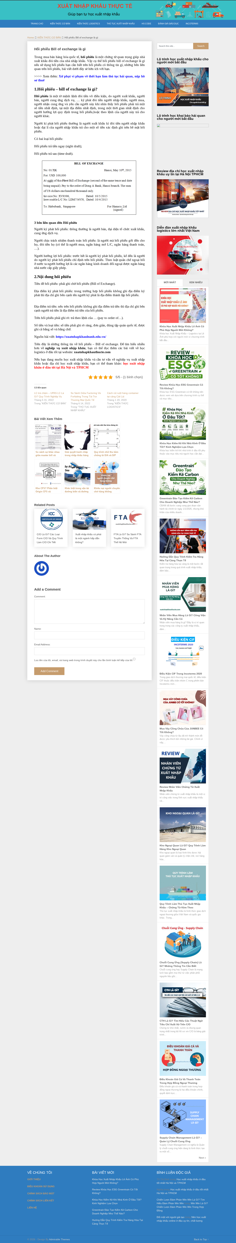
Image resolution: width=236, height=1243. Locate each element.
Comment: (40, 596)
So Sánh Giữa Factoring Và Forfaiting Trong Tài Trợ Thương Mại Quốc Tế (86, 396)
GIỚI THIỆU (34, 1179)
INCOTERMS (192, 23)
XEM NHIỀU (195, 282)
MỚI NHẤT (170, 282)
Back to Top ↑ (201, 1239)
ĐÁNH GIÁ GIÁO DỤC (168, 23)
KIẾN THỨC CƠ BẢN (60, 23)
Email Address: (42, 644)
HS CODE (146, 23)
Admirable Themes (59, 1239)
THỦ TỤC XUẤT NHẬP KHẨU (121, 23)
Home (30, 37)
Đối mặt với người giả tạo (170, 1217)
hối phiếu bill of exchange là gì (124, 61)
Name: (37, 628)
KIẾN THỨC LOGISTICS (88, 23)
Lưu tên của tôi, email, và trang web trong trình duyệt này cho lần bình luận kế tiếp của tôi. (83, 660)
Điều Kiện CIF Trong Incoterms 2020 (181, 673)
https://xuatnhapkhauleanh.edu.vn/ (81, 336)
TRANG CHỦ (37, 23)
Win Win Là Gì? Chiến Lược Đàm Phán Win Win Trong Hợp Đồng (182, 1207)
